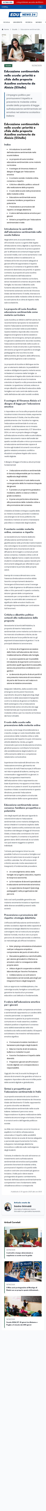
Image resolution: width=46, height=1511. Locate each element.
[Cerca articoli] (40, 6)
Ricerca (29, 22)
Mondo (39, 22)
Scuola (6, 22)
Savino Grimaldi (22, 1206)
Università (17, 22)
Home (6, 29)
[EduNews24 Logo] (23, 14)
